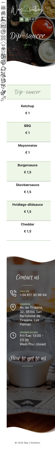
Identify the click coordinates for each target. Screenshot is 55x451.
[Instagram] (27, 19)
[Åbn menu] (33, 19)
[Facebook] (21, 19)
